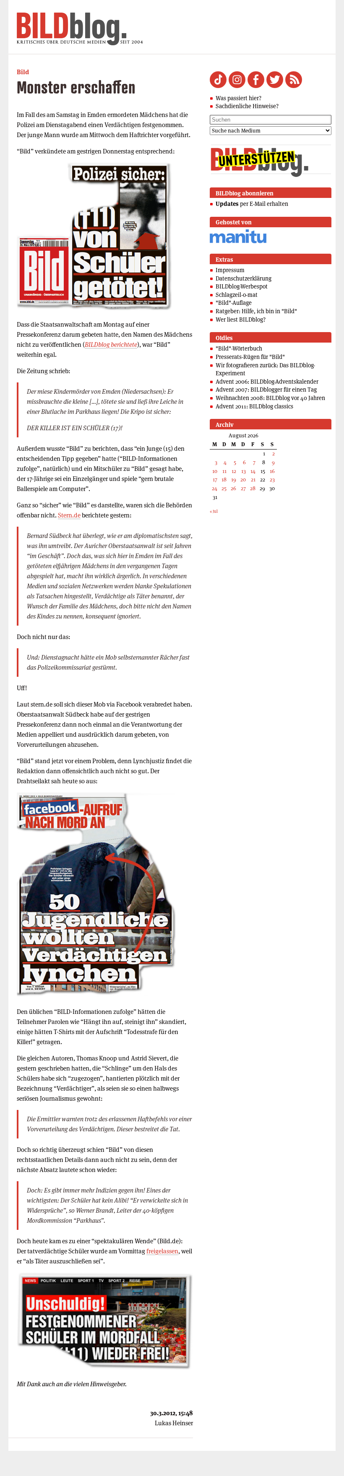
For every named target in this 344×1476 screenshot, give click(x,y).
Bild (23, 72)
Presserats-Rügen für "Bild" (250, 357)
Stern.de (69, 515)
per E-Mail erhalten (252, 204)
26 (233, 488)
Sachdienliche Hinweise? (247, 106)
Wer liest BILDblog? (241, 319)
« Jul (214, 511)
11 (224, 471)
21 (253, 479)
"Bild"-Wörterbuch (239, 348)
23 (272, 479)
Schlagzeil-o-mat (237, 295)
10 (214, 471)
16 (272, 471)
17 (215, 479)
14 (252, 471)
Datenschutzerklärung (243, 278)
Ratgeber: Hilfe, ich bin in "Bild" (256, 311)
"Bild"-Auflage (234, 303)
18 (224, 479)
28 (252, 488)
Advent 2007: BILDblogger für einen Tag (266, 389)
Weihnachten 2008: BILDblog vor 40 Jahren (270, 398)
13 (243, 471)
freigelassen (162, 1251)
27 (243, 488)
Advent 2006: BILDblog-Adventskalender (267, 381)
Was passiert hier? (238, 98)
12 (234, 471)
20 (243, 479)
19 (233, 479)
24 (214, 488)
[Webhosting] (238, 241)
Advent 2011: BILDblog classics (254, 406)
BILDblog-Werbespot (242, 286)
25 (224, 488)
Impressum (230, 270)
